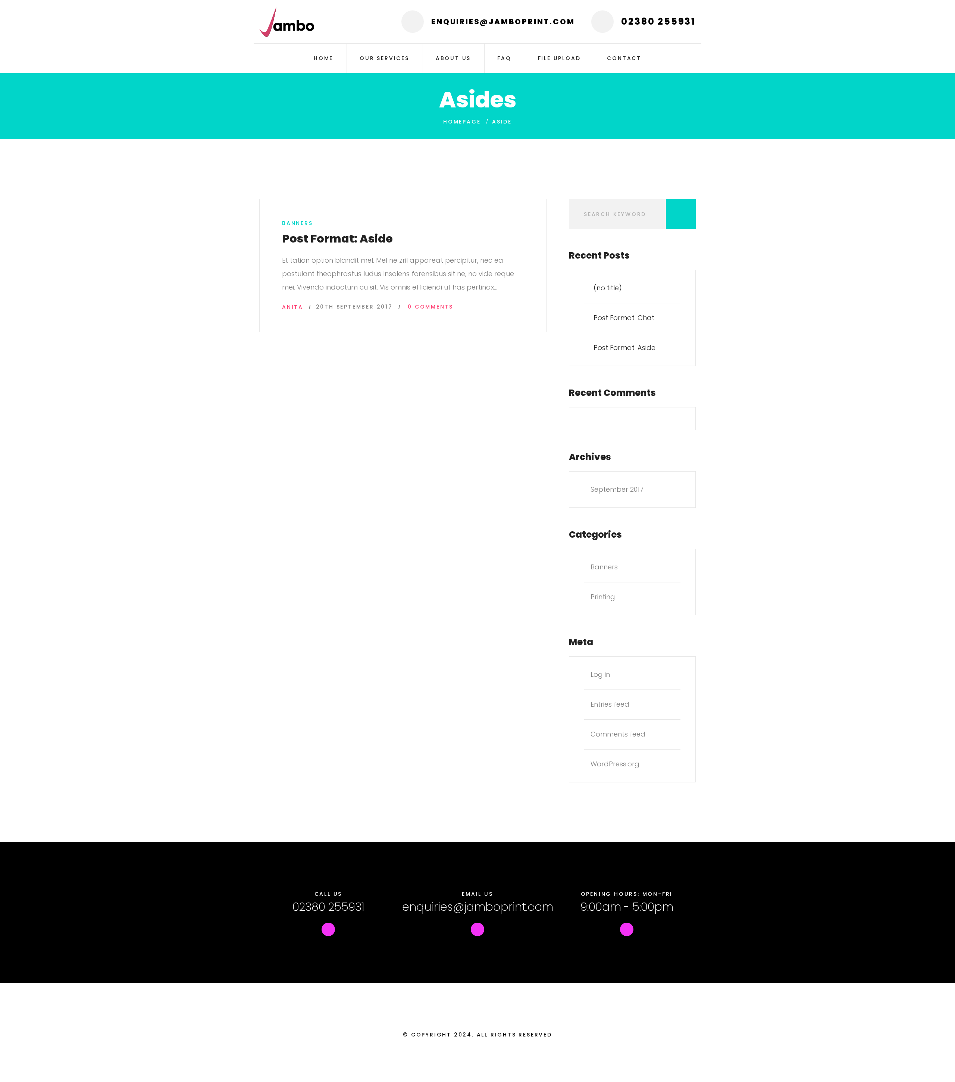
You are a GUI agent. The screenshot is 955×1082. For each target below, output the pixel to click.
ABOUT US (453, 58)
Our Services (384, 58)
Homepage (461, 121)
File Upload (559, 58)
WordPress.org (615, 764)
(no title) (608, 288)
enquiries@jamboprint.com (477, 907)
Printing (603, 596)
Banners (297, 223)
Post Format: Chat (624, 317)
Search (681, 214)
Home (323, 58)
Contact (624, 58)
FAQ (504, 58)
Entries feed (610, 704)
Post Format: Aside (337, 239)
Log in (600, 674)
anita (292, 307)
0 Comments (430, 306)
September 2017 (617, 489)
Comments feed (618, 734)
